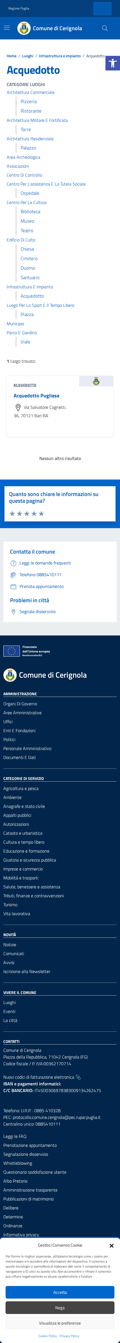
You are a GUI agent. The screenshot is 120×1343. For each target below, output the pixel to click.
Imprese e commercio (23, 868)
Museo (27, 221)
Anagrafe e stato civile (24, 806)
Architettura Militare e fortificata (37, 120)
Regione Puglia (18, 8)
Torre (26, 129)
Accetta (60, 1292)
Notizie (9, 944)
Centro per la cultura (27, 202)
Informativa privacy (21, 1234)
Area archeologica (23, 157)
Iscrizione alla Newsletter (26, 971)
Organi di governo (20, 703)
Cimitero (29, 258)
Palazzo (28, 147)
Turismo (10, 904)
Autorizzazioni (16, 824)
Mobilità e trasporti (20, 877)
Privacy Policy (69, 1336)
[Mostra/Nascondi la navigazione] (6, 27)
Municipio (15, 323)
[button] (112, 63)
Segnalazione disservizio (25, 1154)
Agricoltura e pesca (21, 788)
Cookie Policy (47, 1336)
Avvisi (8, 962)
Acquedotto (32, 296)
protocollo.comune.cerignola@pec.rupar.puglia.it (56, 1117)
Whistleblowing (17, 1163)
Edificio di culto (21, 239)
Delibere (10, 1207)
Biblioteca (30, 211)
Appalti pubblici (17, 815)
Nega (60, 1307)
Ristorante (31, 111)
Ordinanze (12, 1225)
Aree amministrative (22, 712)
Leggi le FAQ (15, 1136)
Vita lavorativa (16, 913)
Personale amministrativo (27, 748)
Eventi (9, 1011)
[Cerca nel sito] (105, 28)
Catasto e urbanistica (22, 833)
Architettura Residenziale (30, 138)
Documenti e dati (19, 757)
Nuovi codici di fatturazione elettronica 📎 (42, 1077)
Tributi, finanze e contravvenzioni (33, 895)
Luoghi (9, 1002)
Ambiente (12, 797)
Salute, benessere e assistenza (31, 886)
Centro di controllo (24, 175)
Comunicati (13, 953)
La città (10, 1020)
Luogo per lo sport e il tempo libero (40, 305)
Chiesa (27, 249)
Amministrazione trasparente (30, 1190)
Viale (25, 341)
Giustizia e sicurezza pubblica (29, 859)
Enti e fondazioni (19, 730)
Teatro (27, 230)
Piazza (27, 314)
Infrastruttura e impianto (30, 286)
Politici (9, 739)
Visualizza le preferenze (60, 1323)
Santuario (30, 277)
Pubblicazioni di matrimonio (28, 1198)
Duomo (28, 268)
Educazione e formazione (26, 851)
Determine (13, 1216)
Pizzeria (29, 101)
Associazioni (18, 166)
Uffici (8, 721)
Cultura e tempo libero (23, 842)
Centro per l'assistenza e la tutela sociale (46, 184)
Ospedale (30, 193)
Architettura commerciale (30, 92)
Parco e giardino (22, 332)
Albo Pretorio (15, 1181)
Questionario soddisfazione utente (34, 1172)
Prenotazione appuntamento (30, 1145)
